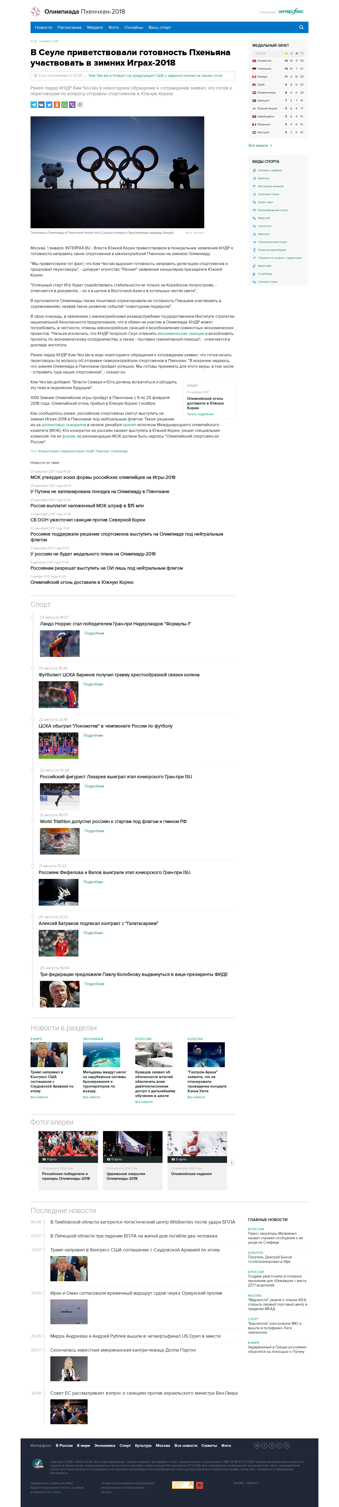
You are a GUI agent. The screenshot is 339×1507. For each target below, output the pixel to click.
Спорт (192, 386)
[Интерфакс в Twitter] (257, 1445)
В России (143, 1039)
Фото (113, 27)
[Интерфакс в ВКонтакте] (272, 1445)
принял (129, 424)
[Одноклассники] (57, 104)
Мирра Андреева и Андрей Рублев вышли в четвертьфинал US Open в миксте (135, 1336)
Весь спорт (160, 27)
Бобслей (264, 218)
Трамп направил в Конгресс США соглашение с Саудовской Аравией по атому (52, 1082)
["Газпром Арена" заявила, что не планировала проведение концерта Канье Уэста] (206, 1066)
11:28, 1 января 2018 (45, 41)
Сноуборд (265, 274)
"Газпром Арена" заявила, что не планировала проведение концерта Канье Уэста (207, 1082)
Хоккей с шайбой (270, 170)
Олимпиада (119, 451)
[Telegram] (34, 104)
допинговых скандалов (64, 424)
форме (69, 436)
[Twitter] (49, 104)
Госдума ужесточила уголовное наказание (277, 1280)
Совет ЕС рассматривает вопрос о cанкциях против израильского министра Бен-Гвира (144, 1393)
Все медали (258, 145)
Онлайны (133, 27)
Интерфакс (41, 1445)
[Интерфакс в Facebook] (264, 1445)
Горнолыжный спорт (272, 242)
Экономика (93, 1039)
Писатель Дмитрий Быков (270, 1259)
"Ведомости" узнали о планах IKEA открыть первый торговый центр (277, 1304)
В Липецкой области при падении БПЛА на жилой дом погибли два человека (133, 1236)
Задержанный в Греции (277, 1349)
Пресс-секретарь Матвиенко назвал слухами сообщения (275, 1238)
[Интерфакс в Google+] (279, 1445)
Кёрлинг (264, 234)
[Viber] (72, 104)
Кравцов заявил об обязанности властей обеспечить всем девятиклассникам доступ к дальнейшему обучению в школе (155, 1084)
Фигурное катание (271, 186)
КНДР (90, 451)
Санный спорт (268, 282)
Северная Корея (72, 451)
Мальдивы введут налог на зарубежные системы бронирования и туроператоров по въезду (105, 1082)
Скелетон (264, 226)
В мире (36, 1039)
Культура (195, 1039)
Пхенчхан (102, 451)
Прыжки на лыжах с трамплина (280, 258)
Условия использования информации (127, 1483)
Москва (255, 1296)
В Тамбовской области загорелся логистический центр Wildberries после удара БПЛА (142, 1222)
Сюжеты (209, 1445)
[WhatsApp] (64, 104)
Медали (95, 27)
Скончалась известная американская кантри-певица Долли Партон (123, 1350)
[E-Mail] (80, 104)
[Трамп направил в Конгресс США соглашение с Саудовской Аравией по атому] (49, 1066)
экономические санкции (181, 333)
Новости (43, 27)
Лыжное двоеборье (272, 250)
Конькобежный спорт (273, 210)
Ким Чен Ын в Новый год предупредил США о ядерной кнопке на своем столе (155, 75)
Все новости (39, 1097)
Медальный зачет (270, 45)
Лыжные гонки (268, 194)
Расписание (70, 27)
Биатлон (263, 178)
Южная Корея (48, 451)
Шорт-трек (265, 202)
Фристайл (265, 266)
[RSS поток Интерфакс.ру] (287, 1445)
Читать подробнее (205, 406)
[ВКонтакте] (41, 104)
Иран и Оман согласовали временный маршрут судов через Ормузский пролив (136, 1293)
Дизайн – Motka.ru (246, 1483)
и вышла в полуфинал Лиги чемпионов (274, 1328)
